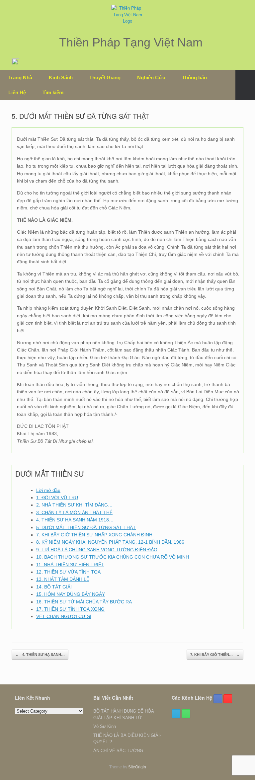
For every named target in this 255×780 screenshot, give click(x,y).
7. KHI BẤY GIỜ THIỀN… (215, 655)
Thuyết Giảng (105, 77)
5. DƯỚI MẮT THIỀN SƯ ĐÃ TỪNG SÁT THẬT (86, 527)
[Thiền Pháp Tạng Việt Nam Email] (176, 713)
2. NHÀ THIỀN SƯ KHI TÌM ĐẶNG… (74, 504)
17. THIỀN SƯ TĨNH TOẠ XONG (70, 609)
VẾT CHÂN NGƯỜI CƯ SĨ (63, 616)
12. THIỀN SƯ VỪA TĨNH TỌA (68, 572)
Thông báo (194, 77)
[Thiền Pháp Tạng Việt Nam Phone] (186, 713)
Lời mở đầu (48, 490)
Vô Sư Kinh (104, 726)
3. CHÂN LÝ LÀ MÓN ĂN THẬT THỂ (74, 512)
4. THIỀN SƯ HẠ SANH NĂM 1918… (75, 519)
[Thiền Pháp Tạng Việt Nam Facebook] (217, 698)
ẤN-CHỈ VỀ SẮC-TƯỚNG (118, 750)
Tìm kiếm (52, 92)
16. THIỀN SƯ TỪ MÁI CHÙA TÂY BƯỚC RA (84, 601)
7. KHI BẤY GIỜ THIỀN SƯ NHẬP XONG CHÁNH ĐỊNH (94, 534)
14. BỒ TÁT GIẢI (54, 586)
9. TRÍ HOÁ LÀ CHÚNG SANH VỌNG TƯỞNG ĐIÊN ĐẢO (96, 549)
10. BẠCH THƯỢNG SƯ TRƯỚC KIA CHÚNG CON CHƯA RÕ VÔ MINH (112, 557)
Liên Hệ (17, 92)
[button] (245, 85)
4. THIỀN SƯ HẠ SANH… (40, 655)
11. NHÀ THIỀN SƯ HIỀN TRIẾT (70, 564)
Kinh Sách (61, 77)
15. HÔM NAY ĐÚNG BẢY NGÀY (70, 594)
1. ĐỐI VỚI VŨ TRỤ (57, 497)
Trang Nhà (20, 77)
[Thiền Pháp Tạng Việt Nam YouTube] (227, 698)
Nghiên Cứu (151, 77)
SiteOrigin (137, 767)
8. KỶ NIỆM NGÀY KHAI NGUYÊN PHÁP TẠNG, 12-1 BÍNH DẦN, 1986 (110, 542)
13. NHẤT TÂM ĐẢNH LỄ (62, 579)
